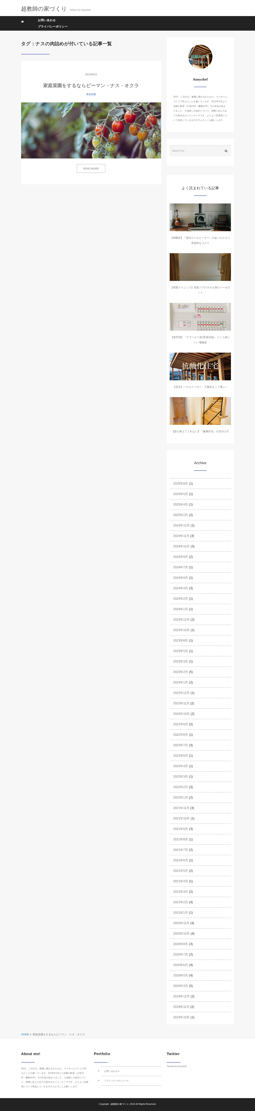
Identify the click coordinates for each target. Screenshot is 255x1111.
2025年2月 (180, 515)
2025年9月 (180, 483)
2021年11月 (181, 808)
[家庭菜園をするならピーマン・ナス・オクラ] (91, 130)
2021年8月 (180, 839)
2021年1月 (180, 912)
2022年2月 (180, 787)
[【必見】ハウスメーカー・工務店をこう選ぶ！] (200, 366)
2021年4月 (180, 881)
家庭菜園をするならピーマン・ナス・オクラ (91, 85)
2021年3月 (180, 891)
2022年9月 (180, 724)
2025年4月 (180, 504)
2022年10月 (181, 714)
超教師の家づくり (120, 1104)
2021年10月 (181, 818)
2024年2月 (180, 598)
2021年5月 (180, 871)
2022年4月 (180, 766)
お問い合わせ (47, 20)
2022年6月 (180, 755)
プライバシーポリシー (53, 26)
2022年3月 (180, 776)
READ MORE (91, 168)
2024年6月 (180, 578)
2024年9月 (180, 557)
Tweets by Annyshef (177, 1066)
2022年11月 (181, 703)
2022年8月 (180, 734)
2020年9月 (180, 944)
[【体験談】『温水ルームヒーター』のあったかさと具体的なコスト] (200, 217)
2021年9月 (180, 829)
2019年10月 (181, 1017)
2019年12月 (181, 996)
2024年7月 (180, 567)
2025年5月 (180, 494)
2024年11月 (181, 536)
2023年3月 (180, 661)
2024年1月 (180, 609)
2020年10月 (181, 933)
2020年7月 (180, 954)
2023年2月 (180, 672)
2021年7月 (180, 850)
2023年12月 (181, 619)
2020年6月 (180, 965)
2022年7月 (180, 745)
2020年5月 (180, 975)
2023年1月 (180, 682)
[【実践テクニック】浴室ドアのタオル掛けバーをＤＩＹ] (200, 267)
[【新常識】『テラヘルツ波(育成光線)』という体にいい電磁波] (200, 317)
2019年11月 (181, 1007)
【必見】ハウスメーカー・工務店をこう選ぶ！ (200, 386)
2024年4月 (180, 588)
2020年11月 (181, 923)
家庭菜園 (91, 94)
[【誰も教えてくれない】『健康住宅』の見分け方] (200, 411)
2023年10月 (181, 630)
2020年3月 (180, 986)
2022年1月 (180, 797)
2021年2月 (180, 902)
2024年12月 (181, 525)
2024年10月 (181, 546)
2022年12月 (181, 693)
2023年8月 (180, 640)
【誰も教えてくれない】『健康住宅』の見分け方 (200, 431)
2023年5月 (180, 651)
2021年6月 (180, 860)
